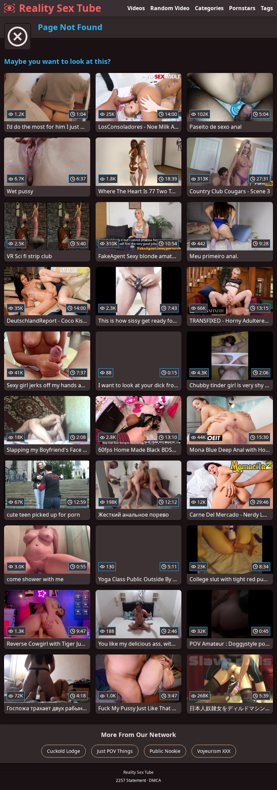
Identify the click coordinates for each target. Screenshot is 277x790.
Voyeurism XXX (213, 751)
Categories (209, 8)
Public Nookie (165, 751)
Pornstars (242, 8)
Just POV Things (115, 751)
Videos (136, 8)
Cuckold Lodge (63, 751)
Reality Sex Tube (60, 8)
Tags (267, 8)
